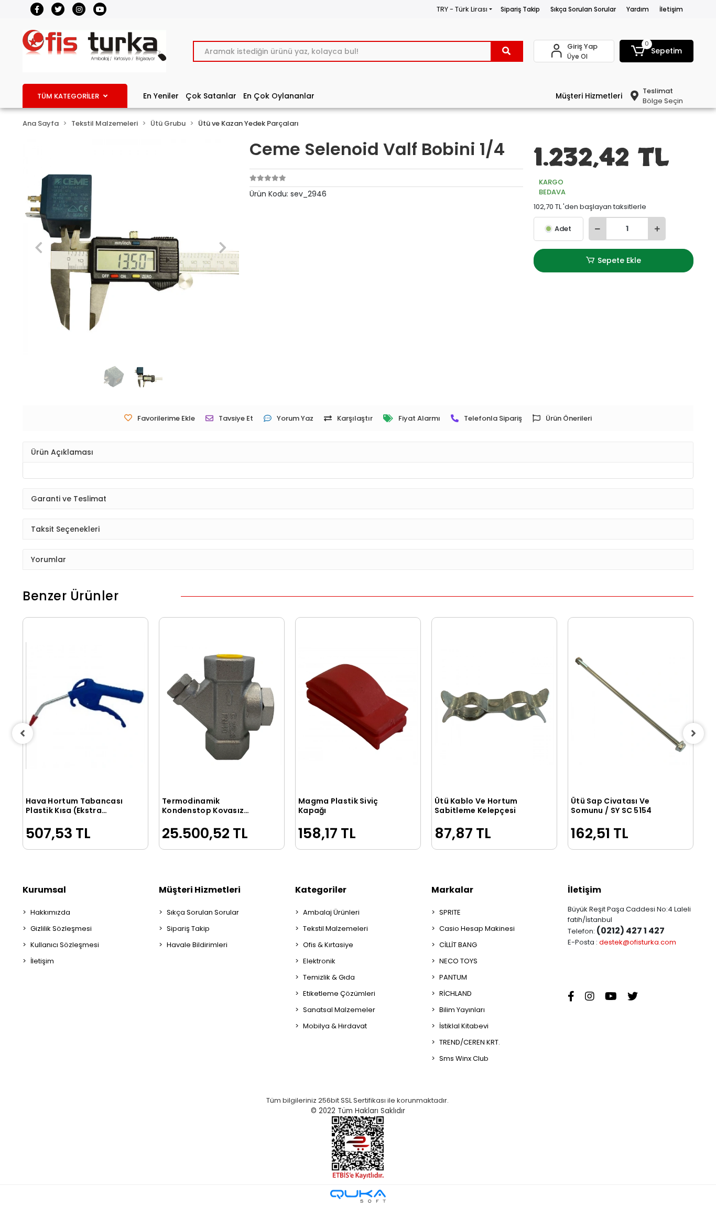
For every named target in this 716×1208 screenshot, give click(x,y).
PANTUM (453, 977)
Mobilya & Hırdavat (335, 1026)
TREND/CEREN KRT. (469, 1042)
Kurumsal (44, 890)
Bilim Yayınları (462, 1010)
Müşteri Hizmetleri (589, 96)
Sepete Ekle (619, 260)
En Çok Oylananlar (278, 96)
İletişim (671, 9)
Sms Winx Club (464, 1058)
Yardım (637, 9)
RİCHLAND (455, 993)
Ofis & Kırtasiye (328, 945)
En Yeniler (161, 96)
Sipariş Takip (520, 9)
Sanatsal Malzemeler (339, 1010)
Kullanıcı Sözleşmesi (64, 945)
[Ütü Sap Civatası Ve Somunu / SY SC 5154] (630, 705)
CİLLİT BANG (458, 945)
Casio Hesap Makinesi (477, 929)
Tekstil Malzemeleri (335, 929)
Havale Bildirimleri (197, 945)
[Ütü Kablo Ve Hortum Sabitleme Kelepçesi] (494, 705)
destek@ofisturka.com (637, 942)
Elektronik (319, 961)
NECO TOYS (458, 961)
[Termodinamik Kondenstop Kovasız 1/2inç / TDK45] (221, 705)
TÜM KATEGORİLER (68, 96)
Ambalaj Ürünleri (331, 912)
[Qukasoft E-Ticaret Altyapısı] (358, 1196)
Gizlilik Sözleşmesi (61, 929)
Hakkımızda (50, 912)
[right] (693, 733)
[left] (22, 733)
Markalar (452, 890)
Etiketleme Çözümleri (339, 993)
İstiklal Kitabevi (464, 1026)
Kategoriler (320, 890)
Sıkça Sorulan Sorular (583, 9)
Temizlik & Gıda (329, 977)
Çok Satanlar (211, 96)
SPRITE (450, 912)
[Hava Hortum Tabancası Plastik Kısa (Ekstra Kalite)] (85, 705)
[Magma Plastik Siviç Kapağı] (358, 705)
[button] (657, 51)
